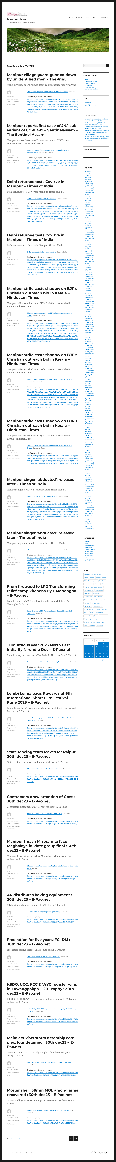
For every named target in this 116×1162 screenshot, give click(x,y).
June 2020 (88, 313)
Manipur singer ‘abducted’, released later (42, 496)
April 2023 (88, 248)
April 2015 (88, 431)
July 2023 (87, 242)
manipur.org (104, 17)
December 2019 (89, 324)
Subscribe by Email (90, 106)
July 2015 (87, 425)
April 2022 (88, 271)
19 (89, 653)
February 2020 (89, 320)
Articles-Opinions (89, 577)
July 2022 (87, 265)
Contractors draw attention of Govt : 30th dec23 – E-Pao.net (41, 798)
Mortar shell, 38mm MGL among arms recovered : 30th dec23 (49, 1110)
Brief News (102, 581)
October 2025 (89, 191)
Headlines (96, 593)
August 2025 (88, 194)
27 (92, 656)
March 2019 (88, 341)
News (78, 17)
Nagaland (98, 609)
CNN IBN (87, 542)
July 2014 (87, 448)
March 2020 (88, 319)
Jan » (103, 660)
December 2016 (89, 393)
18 (85, 653)
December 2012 (89, 485)
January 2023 (89, 254)
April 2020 (88, 317)
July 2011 (87, 517)
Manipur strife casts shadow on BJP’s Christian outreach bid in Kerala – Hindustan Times (42, 293)
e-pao (90, 584)
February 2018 (89, 366)
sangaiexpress (98, 619)
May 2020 (88, 315)
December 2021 (89, 278)
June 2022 (88, 267)
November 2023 (89, 235)
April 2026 (88, 179)
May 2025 (88, 200)
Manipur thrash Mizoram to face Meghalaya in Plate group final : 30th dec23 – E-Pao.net (41, 846)
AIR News (87, 574)
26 (89, 656)
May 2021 (87, 292)
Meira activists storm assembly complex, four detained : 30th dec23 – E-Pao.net (41, 1042)
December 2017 (89, 370)
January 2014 (88, 460)
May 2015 (87, 429)
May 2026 (88, 177)
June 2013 (88, 473)
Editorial (96, 584)
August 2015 (88, 424)
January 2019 (89, 345)
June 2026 (88, 175)
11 (85, 650)
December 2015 (89, 416)
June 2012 (88, 496)
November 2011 (89, 509)
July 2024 (87, 219)
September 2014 (89, 445)
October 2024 (89, 214)
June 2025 (88, 198)
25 (85, 656)
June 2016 (88, 404)
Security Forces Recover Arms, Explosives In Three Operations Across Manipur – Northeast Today (97, 132)
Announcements (96, 574)
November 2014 (89, 441)
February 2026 (89, 183)
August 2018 (88, 355)
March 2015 (88, 433)
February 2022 (89, 275)
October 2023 (89, 236)
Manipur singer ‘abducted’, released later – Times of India (41, 481)
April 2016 (88, 408)
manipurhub (88, 606)
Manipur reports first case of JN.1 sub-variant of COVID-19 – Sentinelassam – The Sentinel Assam (42, 130)
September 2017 (89, 376)
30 (103, 656)
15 (100, 650)
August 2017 (88, 378)
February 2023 (89, 252)
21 (96, 653)
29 (100, 656)
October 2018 (89, 351)
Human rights (88, 596)
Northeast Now (89, 87)
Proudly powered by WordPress (26, 1153)
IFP (95, 596)
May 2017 (87, 383)
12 (89, 650)
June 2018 (88, 359)
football (100, 587)
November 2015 (89, 418)
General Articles (88, 590)
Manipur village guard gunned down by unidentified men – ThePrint (41, 76)
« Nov (88, 660)
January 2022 (89, 277)
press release (103, 616)
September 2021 (89, 284)
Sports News (100, 622)
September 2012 (89, 490)
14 (96, 650)
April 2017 (88, 385)
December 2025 (89, 187)
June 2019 (88, 336)
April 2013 (88, 477)
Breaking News (92, 581)
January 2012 (88, 506)
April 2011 (88, 523)
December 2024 (89, 210)
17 (107, 650)
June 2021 (88, 290)
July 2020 (87, 311)
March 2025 (88, 204)
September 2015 (89, 422)
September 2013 (89, 467)
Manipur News (16, 19)
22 (100, 653)
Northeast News (99, 612)
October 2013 (88, 466)
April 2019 (88, 340)
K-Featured (93, 600)
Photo (96, 616)
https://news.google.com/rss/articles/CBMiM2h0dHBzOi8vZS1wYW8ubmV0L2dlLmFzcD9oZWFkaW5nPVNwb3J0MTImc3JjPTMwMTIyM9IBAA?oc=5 (52, 1021)
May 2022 (88, 269)
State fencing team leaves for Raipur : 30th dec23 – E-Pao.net (42, 754)
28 (96, 656)
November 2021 (89, 280)
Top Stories (99, 625)
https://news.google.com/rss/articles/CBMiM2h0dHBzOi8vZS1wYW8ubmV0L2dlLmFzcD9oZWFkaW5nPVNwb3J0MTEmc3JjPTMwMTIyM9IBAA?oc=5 (52, 878)
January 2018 (88, 368)
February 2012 (89, 504)
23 (103, 653)
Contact (95, 17)
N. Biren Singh (88, 609)
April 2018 (88, 362)
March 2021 (88, 296)
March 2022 (88, 273)
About (87, 17)
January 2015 (88, 437)
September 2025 (89, 192)
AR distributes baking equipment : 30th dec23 (43, 912)
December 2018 (89, 347)
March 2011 (88, 525)
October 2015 (89, 420)
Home (71, 17)
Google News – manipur (92, 81)
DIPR (85, 584)
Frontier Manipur (90, 545)
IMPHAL (100, 596)
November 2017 (89, 372)
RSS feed (87, 104)
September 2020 (89, 307)
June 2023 (88, 244)
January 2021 (88, 299)
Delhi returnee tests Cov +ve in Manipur (41, 198)
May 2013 (87, 475)
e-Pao (86, 544)
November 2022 (89, 257)
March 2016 (88, 410)
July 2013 (87, 471)
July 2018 (87, 357)
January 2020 (89, 322)
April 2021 (88, 294)
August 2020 (88, 309)
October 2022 (89, 259)
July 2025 (87, 196)
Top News (92, 625)
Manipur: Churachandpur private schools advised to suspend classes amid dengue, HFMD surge (97, 138)
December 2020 (89, 301)
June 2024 (88, 221)
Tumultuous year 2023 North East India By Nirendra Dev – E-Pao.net (38, 647)
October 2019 (89, 328)
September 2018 (89, 353)
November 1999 (89, 529)
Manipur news (11, 213)
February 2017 (89, 389)
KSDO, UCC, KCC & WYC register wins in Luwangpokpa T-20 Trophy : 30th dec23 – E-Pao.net (42, 989)
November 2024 (89, 212)
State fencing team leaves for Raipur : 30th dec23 (45, 769)
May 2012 (87, 498)
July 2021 (87, 288)
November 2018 (89, 349)
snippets (86, 622)
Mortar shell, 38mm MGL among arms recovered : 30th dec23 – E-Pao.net (42, 1092)
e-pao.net (88, 79)
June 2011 (87, 519)
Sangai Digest (88, 619)
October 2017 (89, 374)
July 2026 (87, 173)
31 (107, 656)
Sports (93, 622)
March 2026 (88, 181)
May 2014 (87, 452)
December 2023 (89, 233)
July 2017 (87, 380)
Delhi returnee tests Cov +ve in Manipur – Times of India (35, 183)
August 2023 (88, 240)
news (91, 612)
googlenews (10, 96)
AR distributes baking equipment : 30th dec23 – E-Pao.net (39, 897)
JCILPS (86, 600)
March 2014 (88, 456)
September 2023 (89, 238)
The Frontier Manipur (91, 89)
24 (107, 653)
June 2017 (88, 382)
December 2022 (89, 256)
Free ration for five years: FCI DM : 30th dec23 (43, 956)
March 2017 (88, 387)
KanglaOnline (89, 85)
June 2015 (88, 427)
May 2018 (87, 361)
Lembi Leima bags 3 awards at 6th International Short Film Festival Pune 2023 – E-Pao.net (39, 698)
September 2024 (89, 215)
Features (94, 587)
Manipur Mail (89, 555)
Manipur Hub (89, 553)
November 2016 (89, 395)
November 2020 (89, 303)
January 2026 (89, 185)
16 (103, 650)
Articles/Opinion (101, 577)
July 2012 (87, 494)
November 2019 (89, 326)
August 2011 (88, 515)
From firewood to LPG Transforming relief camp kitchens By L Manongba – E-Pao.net (41, 591)
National (104, 609)
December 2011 (89, 508)
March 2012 (88, 502)
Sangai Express (89, 561)
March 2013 (88, 479)
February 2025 (89, 206)
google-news (11, 104)
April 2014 (88, 454)
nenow (86, 612)
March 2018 (88, 364)
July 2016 (87, 403)
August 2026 (88, 171)
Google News (11, 101)
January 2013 (88, 483)
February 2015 (89, 435)
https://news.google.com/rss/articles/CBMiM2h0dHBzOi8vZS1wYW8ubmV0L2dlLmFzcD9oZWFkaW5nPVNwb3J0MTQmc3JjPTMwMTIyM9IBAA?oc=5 (52, 779)
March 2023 (88, 250)
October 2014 (89, 443)
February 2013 (89, 481)
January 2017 (88, 391)
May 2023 (88, 246)
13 (92, 650)
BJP (85, 581)
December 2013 (89, 462)
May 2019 (88, 338)
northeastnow (88, 616)
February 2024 (89, 229)
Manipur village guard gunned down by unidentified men (47, 91)
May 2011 (87, 521)
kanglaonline (102, 600)
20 (92, 653)
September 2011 (89, 513)
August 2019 (88, 332)
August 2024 (88, 217)
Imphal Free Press (90, 83)
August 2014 (88, 446)
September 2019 (89, 330)
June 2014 (88, 450)
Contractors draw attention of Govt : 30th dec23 (44, 813)
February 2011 (89, 527)
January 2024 (89, 231)
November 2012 (89, 487)
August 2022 (88, 263)
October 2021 (89, 282)
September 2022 (89, 261)
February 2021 (89, 298)
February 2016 (89, 412)
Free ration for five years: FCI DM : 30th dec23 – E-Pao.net (38, 941)
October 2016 (89, 397)
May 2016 (88, 406)
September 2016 (89, 399)
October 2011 (88, 511)
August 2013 (88, 469)
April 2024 (88, 225)
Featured (87, 587)
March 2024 (88, 227)
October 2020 (89, 305)
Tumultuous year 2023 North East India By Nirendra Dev (47, 662)
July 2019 (87, 334)
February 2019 (89, 343)
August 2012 (88, 492)
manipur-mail (95, 603)
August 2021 (88, 286)
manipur (17, 211)
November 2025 (89, 189)
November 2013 (89, 464)
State (85, 625)
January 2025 (89, 208)
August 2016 (88, 401)
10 (107, 647)
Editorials (104, 584)
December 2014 (89, 439)
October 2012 (89, 488)
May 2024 (88, 223)
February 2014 (89, 458)
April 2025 (88, 202)
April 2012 (88, 500)
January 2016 (89, 414)
